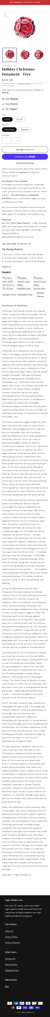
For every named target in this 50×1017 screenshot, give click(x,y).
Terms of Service (12, 942)
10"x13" (20, 119)
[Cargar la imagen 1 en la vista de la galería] (10, 55)
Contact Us (10, 959)
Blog (7, 986)
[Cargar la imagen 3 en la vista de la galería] (40, 55)
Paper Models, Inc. (28, 1012)
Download (9, 129)
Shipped (24, 129)
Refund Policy (11, 964)
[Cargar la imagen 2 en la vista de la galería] (25, 55)
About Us (9, 931)
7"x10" (7, 119)
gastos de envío (24, 83)
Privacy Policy (11, 937)
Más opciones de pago (25, 163)
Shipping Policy (12, 970)
